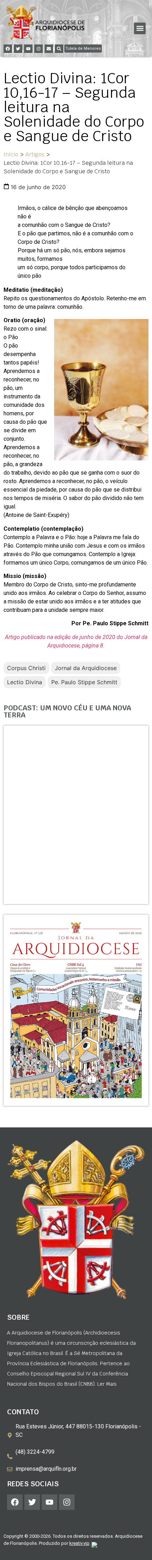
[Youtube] (28, 48)
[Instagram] (38, 48)
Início (11, 154)
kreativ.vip (79, 1543)
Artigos (35, 154)
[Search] (59, 48)
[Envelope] (49, 48)
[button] (140, 28)
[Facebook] (8, 48)
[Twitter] (18, 48)
